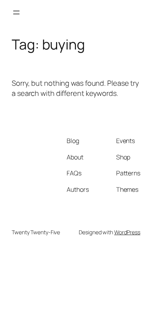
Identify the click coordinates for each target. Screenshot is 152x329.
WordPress (127, 232)
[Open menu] (16, 12)
